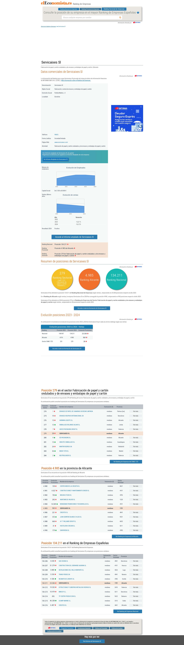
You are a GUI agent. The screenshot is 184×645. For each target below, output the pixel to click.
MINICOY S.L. (62, 592)
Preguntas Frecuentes (67, 628)
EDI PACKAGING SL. (65, 437)
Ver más (135, 411)
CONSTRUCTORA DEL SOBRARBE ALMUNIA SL (72, 565)
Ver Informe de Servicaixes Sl (92, 641)
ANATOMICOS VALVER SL (67, 499)
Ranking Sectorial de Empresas (114, 9)
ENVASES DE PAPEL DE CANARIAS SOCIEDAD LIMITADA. (76, 411)
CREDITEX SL (64, 512)
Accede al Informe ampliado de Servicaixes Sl (74, 237)
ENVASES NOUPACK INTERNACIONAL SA (71, 416)
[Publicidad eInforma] (127, 131)
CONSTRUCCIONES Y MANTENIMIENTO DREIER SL (74, 490)
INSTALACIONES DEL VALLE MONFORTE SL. (71, 570)
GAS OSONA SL (63, 561)
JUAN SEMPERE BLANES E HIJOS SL (71, 517)
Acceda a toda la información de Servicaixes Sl (92, 308)
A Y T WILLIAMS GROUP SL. (68, 521)
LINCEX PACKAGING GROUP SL (68, 429)
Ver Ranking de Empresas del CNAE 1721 (126, 462)
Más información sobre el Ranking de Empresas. (76, 80)
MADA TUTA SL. (64, 451)
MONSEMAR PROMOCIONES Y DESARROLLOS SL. (74, 504)
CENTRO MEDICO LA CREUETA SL (70, 486)
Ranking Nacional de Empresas (68, 9)
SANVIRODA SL (64, 530)
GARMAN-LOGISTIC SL (66, 420)
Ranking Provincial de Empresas (90, 9)
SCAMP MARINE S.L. (65, 601)
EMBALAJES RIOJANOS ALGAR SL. (69, 425)
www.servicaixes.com (61, 142)
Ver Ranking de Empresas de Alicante (127, 536)
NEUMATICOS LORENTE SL (66, 579)
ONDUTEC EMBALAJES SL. (67, 442)
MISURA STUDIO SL (66, 495)
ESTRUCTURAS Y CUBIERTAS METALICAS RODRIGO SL (75, 587)
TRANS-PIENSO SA (64, 574)
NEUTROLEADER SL (65, 455)
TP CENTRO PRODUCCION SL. (67, 596)
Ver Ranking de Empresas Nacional (127, 611)
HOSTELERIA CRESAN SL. (67, 526)
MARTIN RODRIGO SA (65, 446)
